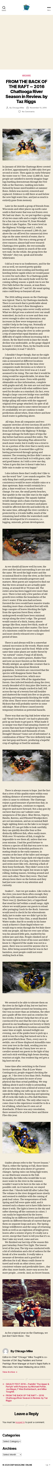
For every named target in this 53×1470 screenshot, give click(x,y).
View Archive (9, 1372)
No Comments (28, 111)
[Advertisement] (26, 42)
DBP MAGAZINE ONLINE (21, 1465)
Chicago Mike (18, 108)
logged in (20, 1422)
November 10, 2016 (38, 108)
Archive (26, 75)
